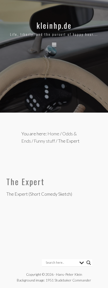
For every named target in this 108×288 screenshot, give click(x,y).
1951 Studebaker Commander (68, 280)
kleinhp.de (54, 25)
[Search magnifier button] (88, 262)
